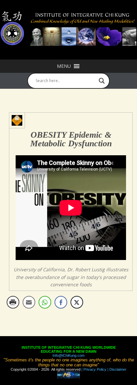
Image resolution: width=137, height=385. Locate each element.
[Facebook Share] (61, 302)
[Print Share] (13, 302)
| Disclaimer (116, 369)
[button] (64, 66)
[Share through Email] (29, 302)
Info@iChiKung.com (68, 355)
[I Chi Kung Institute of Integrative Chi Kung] (68, 28)
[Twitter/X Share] (76, 302)
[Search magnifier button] (101, 80)
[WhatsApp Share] (45, 302)
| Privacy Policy (93, 369)
